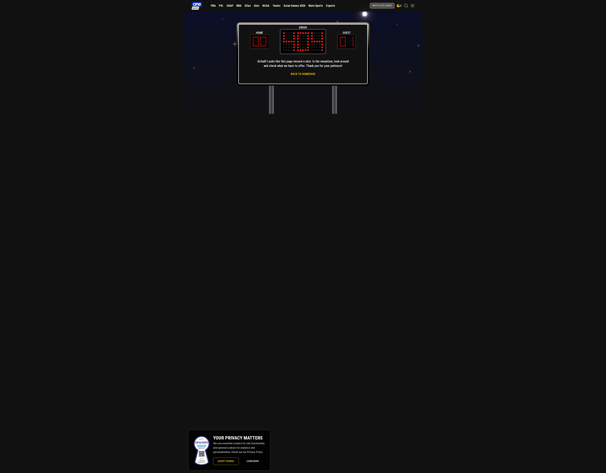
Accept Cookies (226, 461)
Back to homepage (303, 74)
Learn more (253, 461)
